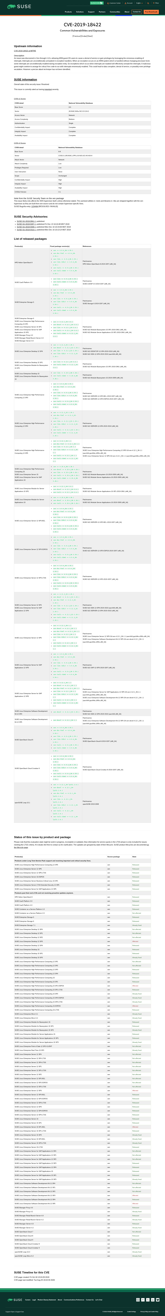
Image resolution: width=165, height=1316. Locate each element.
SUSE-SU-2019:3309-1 (26, 227)
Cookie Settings (131, 1311)
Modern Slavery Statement (47, 1300)
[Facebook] (143, 1299)
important (48, 89)
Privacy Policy (144, 1311)
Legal (34, 1300)
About (60, 1300)
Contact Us (137, 12)
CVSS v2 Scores (20, 99)
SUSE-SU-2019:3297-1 (26, 224)
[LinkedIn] (152, 1299)
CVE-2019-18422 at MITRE (25, 51)
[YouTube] (138, 1299)
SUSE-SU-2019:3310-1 (26, 230)
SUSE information (25, 79)
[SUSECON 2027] (97, 3)
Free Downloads (151, 12)
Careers (27, 1300)
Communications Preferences (74, 1300)
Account (129, 3)
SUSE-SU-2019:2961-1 (26, 221)
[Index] (84, 36)
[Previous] (77, 36)
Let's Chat (98, 1300)
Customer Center (115, 3)
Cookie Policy (154, 1311)
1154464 (34, 206)
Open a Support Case (17, 1312)
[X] (148, 1299)
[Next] (90, 36)
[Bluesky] (157, 1299)
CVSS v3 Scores (20, 143)
